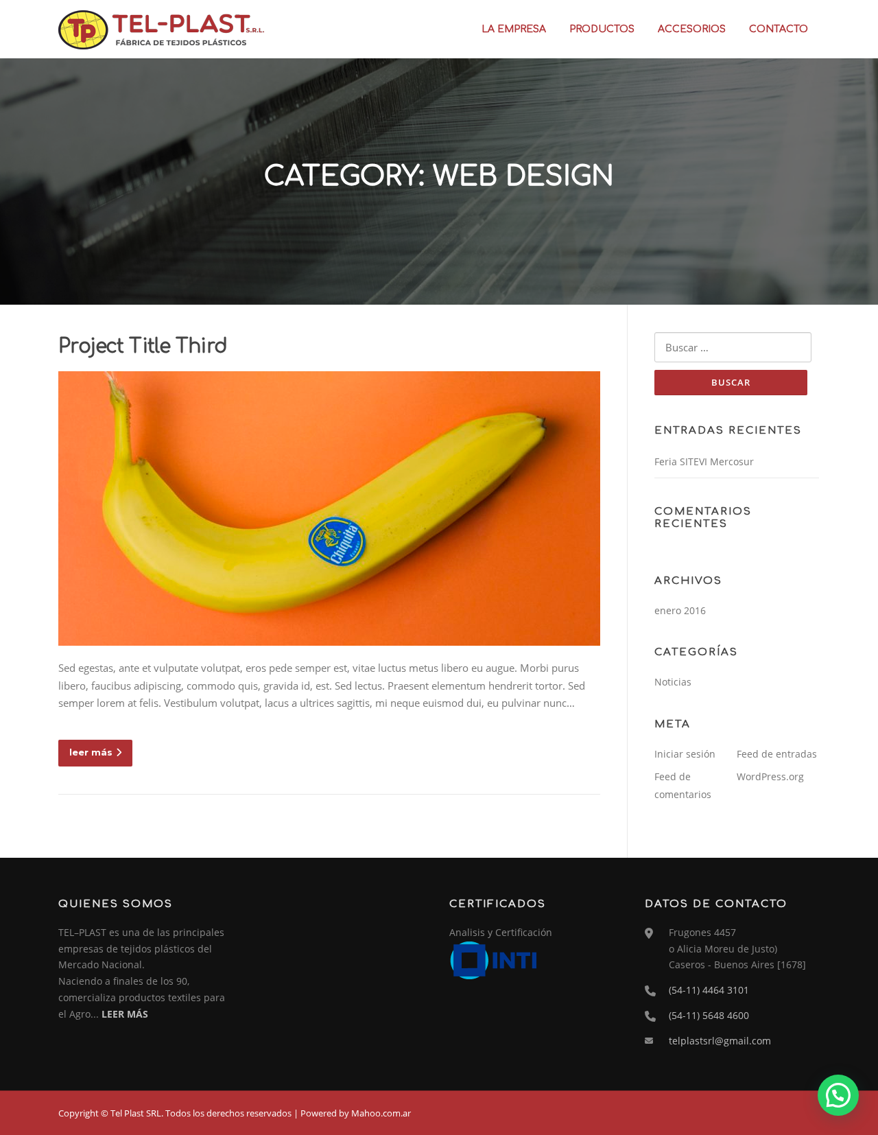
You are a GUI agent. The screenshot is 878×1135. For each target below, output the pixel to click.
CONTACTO (778, 29)
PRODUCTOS (601, 29)
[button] (838, 1095)
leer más (90, 752)
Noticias (672, 681)
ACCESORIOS (692, 29)
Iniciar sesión (684, 753)
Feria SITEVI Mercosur (704, 461)
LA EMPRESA (514, 29)
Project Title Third (143, 347)
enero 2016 (680, 610)
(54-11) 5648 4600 (709, 1015)
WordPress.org (770, 776)
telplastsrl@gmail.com (720, 1040)
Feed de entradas (777, 753)
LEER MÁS (125, 1013)
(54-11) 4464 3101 (709, 989)
